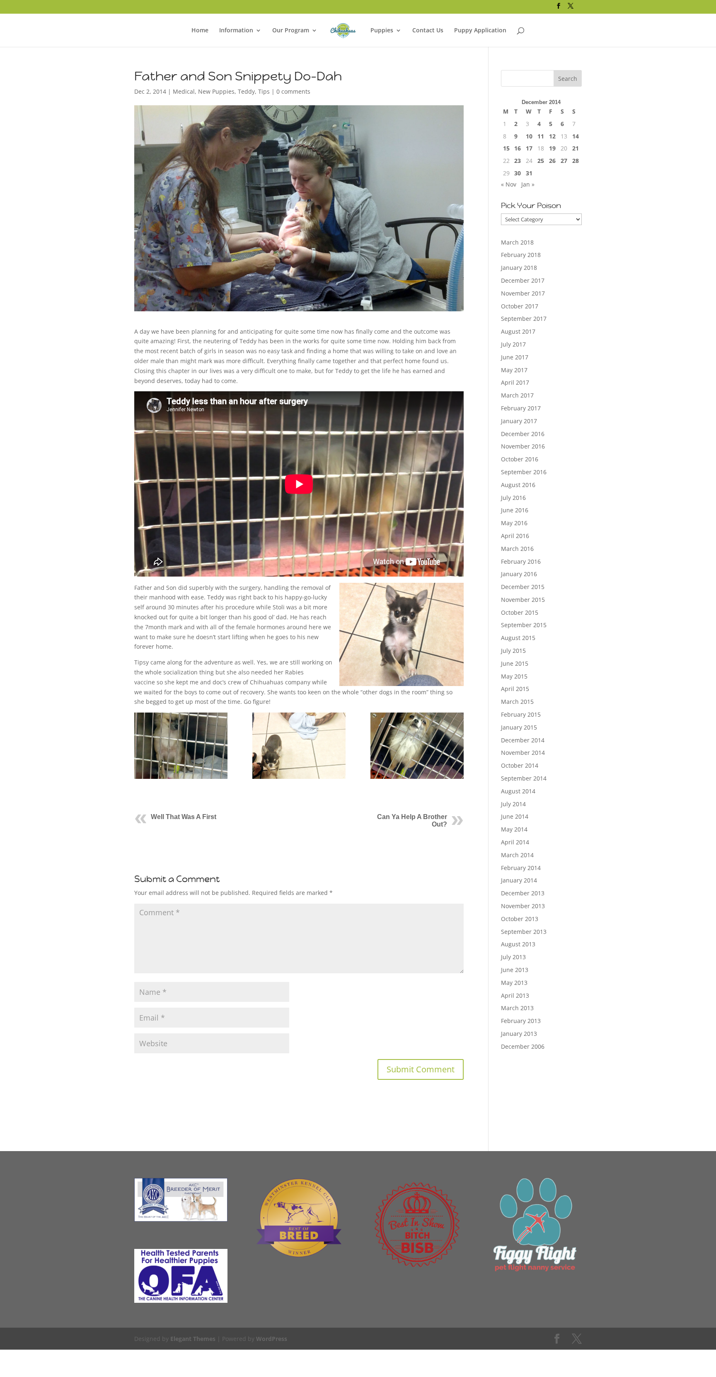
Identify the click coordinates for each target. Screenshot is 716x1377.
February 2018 (521, 255)
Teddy (246, 91)
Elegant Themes (192, 1339)
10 (529, 136)
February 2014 (521, 868)
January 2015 (519, 727)
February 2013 (521, 1021)
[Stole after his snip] (180, 746)
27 (564, 161)
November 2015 (523, 600)
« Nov (508, 184)
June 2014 (514, 816)
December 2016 (522, 434)
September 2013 (524, 932)
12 (552, 136)
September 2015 (524, 625)
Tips (264, 91)
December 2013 (522, 893)
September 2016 (524, 472)
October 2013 (519, 919)
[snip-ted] (417, 746)
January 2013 (519, 1034)
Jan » (528, 184)
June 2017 (514, 357)
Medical (184, 91)
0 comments (293, 91)
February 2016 (521, 561)
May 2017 (514, 370)
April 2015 (515, 689)
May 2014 (514, 829)
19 (552, 148)
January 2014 (519, 880)
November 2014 (523, 752)
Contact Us (427, 30)
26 (552, 161)
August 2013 (518, 944)
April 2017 (515, 382)
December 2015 (522, 587)
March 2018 (517, 242)
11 (540, 136)
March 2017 (517, 395)
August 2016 (518, 485)
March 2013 (517, 1008)
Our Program (290, 30)
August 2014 (518, 791)
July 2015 (513, 651)
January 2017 (519, 421)
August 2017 (518, 331)
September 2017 (524, 318)
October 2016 (519, 459)
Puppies (381, 30)
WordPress (271, 1339)
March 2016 (517, 549)
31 (529, 173)
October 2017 (519, 306)
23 (517, 161)
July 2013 (513, 957)
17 (529, 148)
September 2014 (524, 778)
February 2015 (521, 714)
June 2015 (514, 663)
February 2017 (521, 408)
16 (517, 148)
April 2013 (515, 995)
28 (575, 161)
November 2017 (523, 293)
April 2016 (515, 536)
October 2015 (519, 612)
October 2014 (519, 765)
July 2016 (513, 498)
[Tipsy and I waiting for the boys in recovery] (299, 746)
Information (236, 30)
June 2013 (514, 970)
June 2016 (514, 510)
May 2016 (514, 523)
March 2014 (517, 855)
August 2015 (518, 638)
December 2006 (522, 1046)
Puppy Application (480, 30)
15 (506, 148)
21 (575, 148)
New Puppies (216, 91)
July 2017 (513, 344)
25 (540, 161)
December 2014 (522, 740)
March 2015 (517, 701)
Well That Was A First (183, 816)
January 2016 (519, 574)
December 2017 (522, 280)
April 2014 (515, 842)
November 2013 (523, 906)
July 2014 (513, 804)
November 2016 (523, 446)
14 (575, 136)
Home (199, 30)
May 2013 (514, 983)
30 (517, 173)
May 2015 (514, 676)
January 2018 (519, 268)
